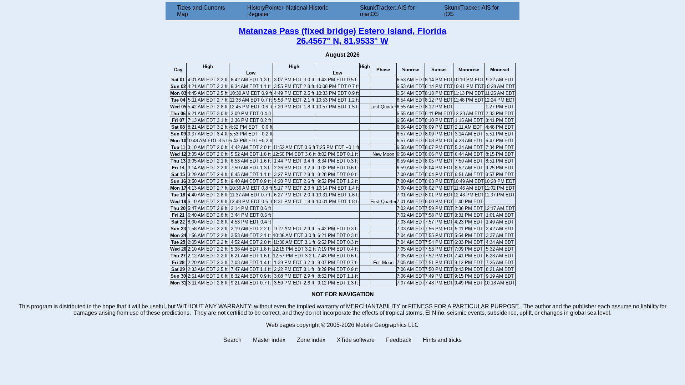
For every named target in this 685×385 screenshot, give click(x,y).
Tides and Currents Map (201, 11)
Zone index (311, 340)
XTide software (356, 340)
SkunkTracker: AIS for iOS (471, 11)
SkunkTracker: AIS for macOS (387, 11)
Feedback (398, 340)
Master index (269, 340)
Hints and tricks (442, 340)
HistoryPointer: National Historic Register (287, 11)
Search (232, 340)
